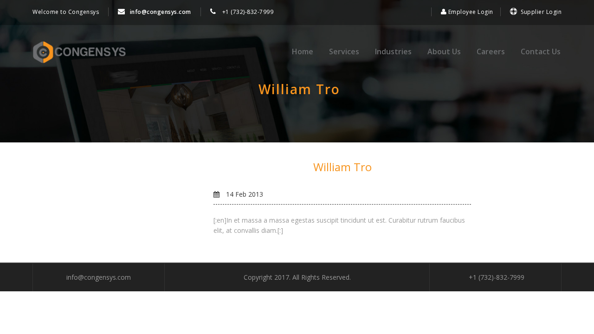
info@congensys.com (160, 12)
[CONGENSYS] (79, 52)
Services (344, 51)
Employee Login (469, 12)
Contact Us (541, 51)
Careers (491, 51)
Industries (393, 51)
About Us (444, 51)
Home (302, 51)
